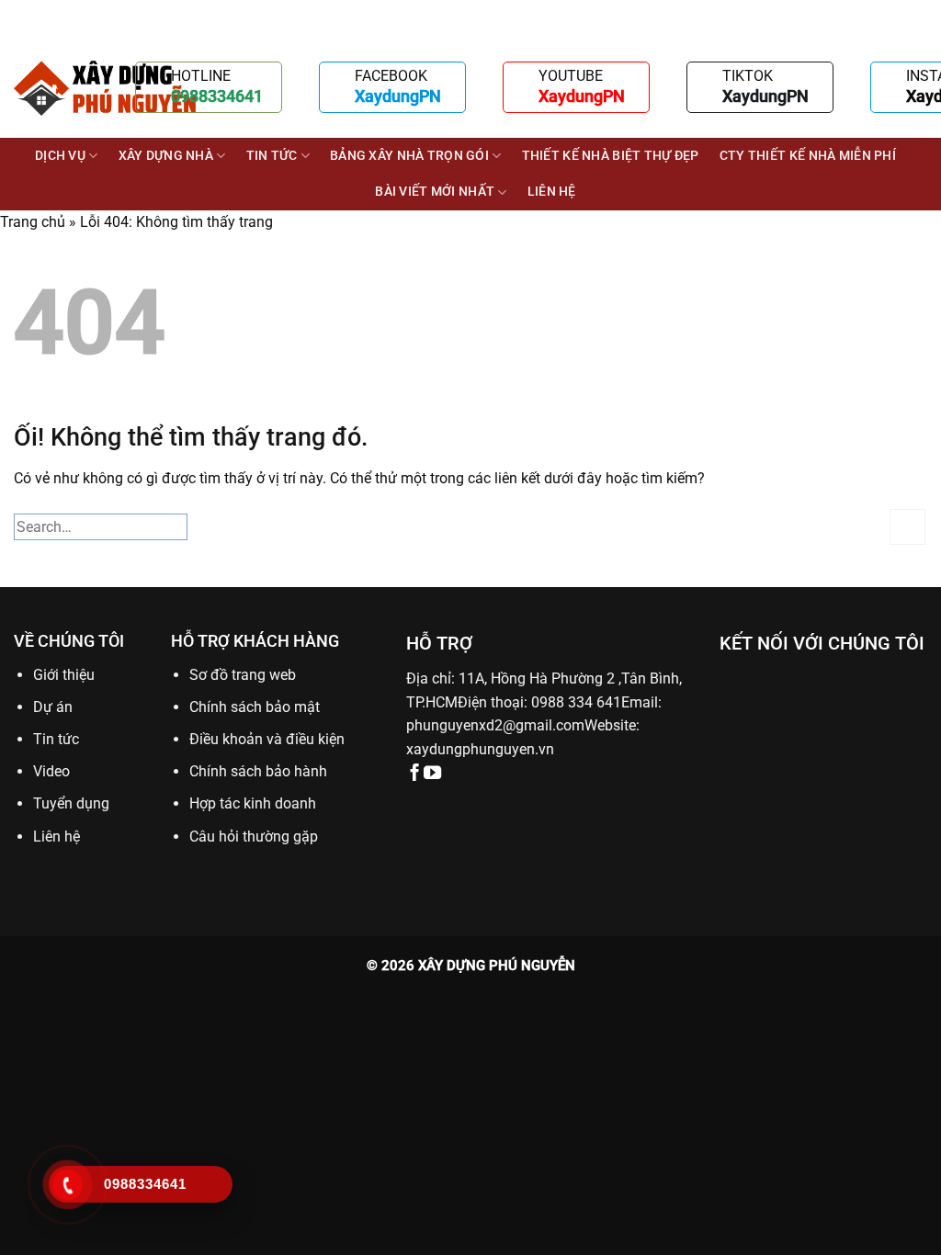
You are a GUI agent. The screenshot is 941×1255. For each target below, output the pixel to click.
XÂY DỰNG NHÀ (166, 156)
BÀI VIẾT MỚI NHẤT (434, 191)
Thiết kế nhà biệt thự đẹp (610, 156)
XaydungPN (398, 96)
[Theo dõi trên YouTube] (432, 774)
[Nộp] (907, 527)
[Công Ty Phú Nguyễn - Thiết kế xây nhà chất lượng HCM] (106, 88)
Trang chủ (32, 222)
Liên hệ (551, 191)
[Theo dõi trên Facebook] (415, 774)
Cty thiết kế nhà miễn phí (808, 156)
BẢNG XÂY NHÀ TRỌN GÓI (409, 156)
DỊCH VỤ (60, 156)
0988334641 (217, 96)
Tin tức (272, 156)
